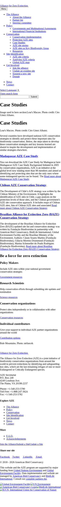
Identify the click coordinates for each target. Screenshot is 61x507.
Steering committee (22, 22)
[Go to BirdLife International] (49, 487)
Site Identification (15, 54)
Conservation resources (11, 317)
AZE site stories (20, 45)
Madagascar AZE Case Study (19, 156)
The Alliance (12, 14)
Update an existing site (24, 71)
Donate (16, 76)
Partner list (18, 20)
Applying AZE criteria (24, 59)
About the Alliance (22, 17)
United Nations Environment (28, 470)
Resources (18, 51)
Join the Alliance (8, 444)
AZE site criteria (21, 56)
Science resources (9, 297)
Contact (10, 84)
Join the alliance (20, 68)
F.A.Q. (9, 436)
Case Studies (19, 42)
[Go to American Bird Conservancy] (18, 487)
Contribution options (10, 338)
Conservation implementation (27, 37)
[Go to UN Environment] (40, 484)
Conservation (12, 34)
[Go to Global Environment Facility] (15, 484)
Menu (3, 9)
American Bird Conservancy (27, 476)
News (9, 81)
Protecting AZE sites (23, 39)
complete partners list (36, 478)
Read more (28, 206)
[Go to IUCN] (28, 489)
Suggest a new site (22, 73)
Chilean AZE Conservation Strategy (23, 185)
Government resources (11, 277)
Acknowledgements (16, 438)
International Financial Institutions (29, 31)
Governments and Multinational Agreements (34, 28)
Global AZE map (21, 62)
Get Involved (12, 65)
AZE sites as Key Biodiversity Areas (31, 48)
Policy (9, 25)
